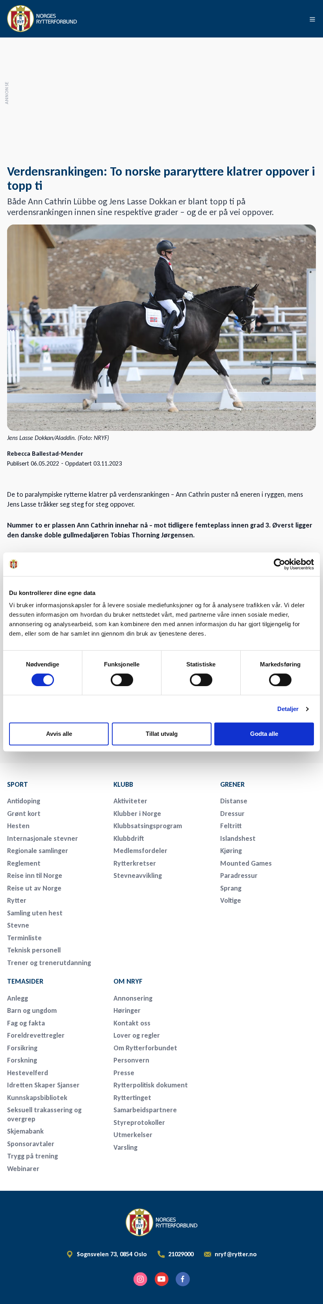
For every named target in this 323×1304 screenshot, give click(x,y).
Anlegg (17, 998)
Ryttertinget (132, 1097)
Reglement (24, 863)
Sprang (230, 888)
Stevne (18, 925)
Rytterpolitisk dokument (150, 1085)
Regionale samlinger (37, 850)
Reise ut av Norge (34, 888)
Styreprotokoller (139, 1122)
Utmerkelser (132, 1134)
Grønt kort (24, 813)
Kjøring (231, 850)
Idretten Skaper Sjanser (43, 1085)
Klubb (123, 784)
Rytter (16, 900)
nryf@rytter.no (236, 1254)
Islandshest (238, 838)
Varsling (125, 1147)
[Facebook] (183, 1279)
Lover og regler (136, 1035)
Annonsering (132, 998)
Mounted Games (246, 863)
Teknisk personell (34, 950)
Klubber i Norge (137, 813)
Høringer (127, 1010)
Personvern (131, 1060)
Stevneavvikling (137, 875)
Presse (123, 1072)
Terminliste (24, 938)
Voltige (230, 900)
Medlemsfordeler (140, 850)
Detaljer (288, 708)
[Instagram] (140, 1279)
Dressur (232, 813)
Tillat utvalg (162, 733)
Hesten (18, 825)
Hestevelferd (27, 1072)
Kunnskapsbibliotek (37, 1097)
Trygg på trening (32, 1156)
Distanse (233, 801)
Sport (17, 784)
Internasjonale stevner (42, 838)
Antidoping (23, 801)
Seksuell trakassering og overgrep (44, 1114)
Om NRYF (128, 981)
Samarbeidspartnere (145, 1110)
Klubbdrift (128, 838)
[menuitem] (55, 784)
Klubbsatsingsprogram (147, 825)
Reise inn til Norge (34, 875)
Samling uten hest (35, 913)
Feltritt (231, 825)
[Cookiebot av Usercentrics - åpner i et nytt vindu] (279, 564)
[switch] (122, 680)
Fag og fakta (26, 1023)
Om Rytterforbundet (145, 1048)
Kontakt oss (131, 1023)
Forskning (22, 1060)
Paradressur (239, 875)
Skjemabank (25, 1131)
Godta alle (264, 733)
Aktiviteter (130, 801)
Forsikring (22, 1048)
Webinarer (23, 1168)
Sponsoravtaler (30, 1143)
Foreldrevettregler (36, 1035)
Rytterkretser (134, 863)
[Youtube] (161, 1279)
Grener (232, 784)
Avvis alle (59, 733)
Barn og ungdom (32, 1010)
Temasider (25, 981)
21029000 (180, 1254)
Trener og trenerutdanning (49, 962)
